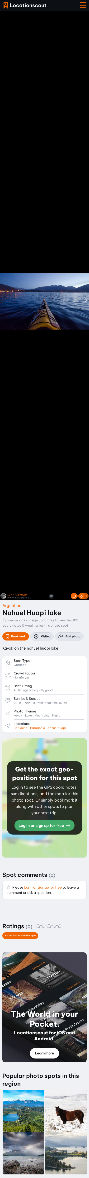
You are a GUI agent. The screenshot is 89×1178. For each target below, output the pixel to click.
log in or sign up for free (36, 620)
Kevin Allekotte (17, 594)
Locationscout (25, 5)
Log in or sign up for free (42, 825)
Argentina (12, 605)
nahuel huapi (57, 728)
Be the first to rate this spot (20, 935)
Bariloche (20, 728)
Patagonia (37, 728)
